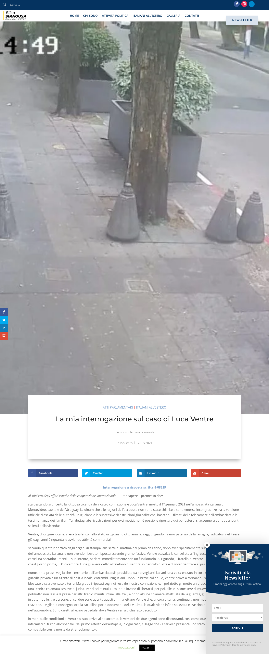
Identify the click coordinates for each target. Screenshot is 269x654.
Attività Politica (115, 16)
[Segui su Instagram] (244, 4)
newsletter (242, 20)
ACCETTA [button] (147, 647)
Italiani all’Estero (147, 16)
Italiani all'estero (151, 407)
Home (74, 16)
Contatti (192, 16)
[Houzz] (252, 4)
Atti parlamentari (118, 407)
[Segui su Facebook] (237, 4)
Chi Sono (90, 16)
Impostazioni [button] (126, 647)
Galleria (173, 16)
